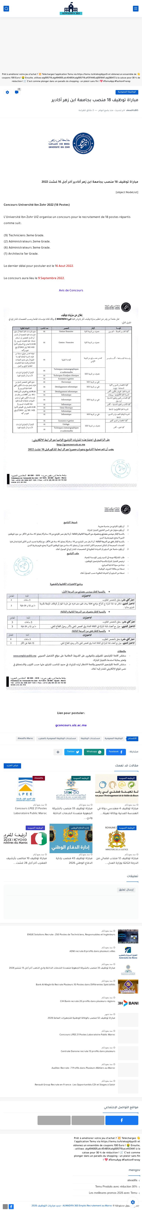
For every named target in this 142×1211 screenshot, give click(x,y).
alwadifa (132, 1180)
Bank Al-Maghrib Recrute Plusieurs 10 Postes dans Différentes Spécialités (75, 985)
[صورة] (128, 936)
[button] (116, 752)
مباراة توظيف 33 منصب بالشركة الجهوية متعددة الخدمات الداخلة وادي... (72, 813)
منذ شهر (108, 1014)
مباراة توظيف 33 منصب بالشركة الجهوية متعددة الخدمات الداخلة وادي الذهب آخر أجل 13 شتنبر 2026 (62, 968)
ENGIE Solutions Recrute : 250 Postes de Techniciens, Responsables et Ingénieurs (71, 935)
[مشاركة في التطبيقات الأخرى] (57, 752)
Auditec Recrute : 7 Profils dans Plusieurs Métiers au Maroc (83, 1068)
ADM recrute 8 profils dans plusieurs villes (92, 951)
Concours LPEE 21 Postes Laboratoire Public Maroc (87, 1035)
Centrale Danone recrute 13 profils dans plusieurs (88, 1051)
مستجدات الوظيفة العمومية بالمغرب (57, 739)
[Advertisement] (71, 47)
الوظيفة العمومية (127, 92)
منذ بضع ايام (130, 805)
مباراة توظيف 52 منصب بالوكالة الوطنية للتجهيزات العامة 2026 (81, 1018)
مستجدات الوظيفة (90, 739)
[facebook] (121, 1120)
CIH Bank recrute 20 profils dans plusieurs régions (87, 1001)
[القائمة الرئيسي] (135, 8)
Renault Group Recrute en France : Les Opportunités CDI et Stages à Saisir (75, 1085)
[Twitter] (54, 1120)
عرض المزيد (12, 766)
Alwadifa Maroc (25, 739)
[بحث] (6, 8)
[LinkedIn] (88, 1120)
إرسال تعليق (126, 890)
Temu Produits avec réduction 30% (116, 1186)
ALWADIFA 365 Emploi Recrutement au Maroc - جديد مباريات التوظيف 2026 (72, 1206)
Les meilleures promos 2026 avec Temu (113, 1192)
